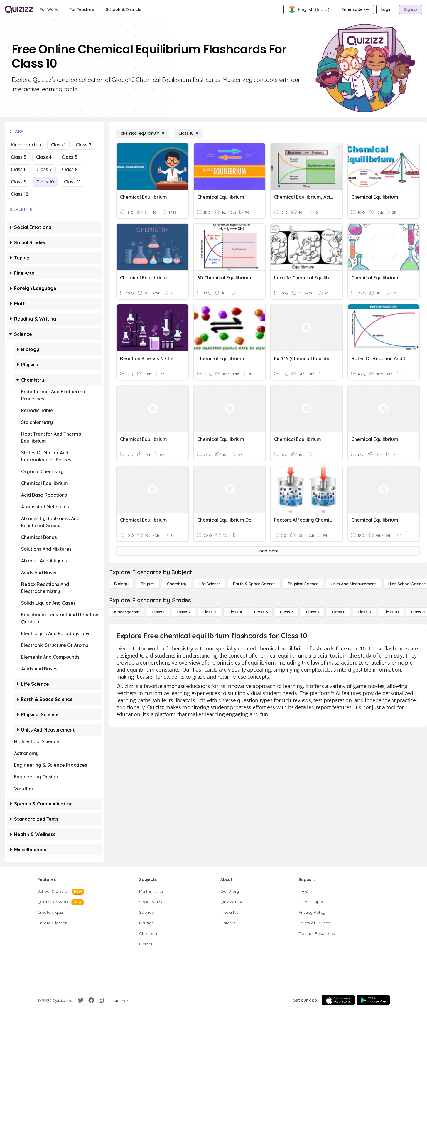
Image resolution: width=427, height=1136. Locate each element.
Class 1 (58, 145)
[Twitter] (81, 1000)
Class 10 (45, 182)
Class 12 (19, 194)
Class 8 (69, 169)
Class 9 (18, 182)
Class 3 (18, 157)
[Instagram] (101, 1000)
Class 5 (69, 157)
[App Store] (338, 1000)
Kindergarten (26, 145)
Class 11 (72, 182)
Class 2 (83, 145)
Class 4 (44, 157)
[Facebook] (91, 1000)
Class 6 (18, 169)
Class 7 (44, 169)
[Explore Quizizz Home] (19, 9)
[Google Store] (373, 1000)
